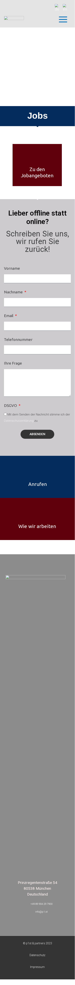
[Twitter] (59, 547)
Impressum (37, 967)
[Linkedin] (30, 547)
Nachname (14, 292)
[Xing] (15, 547)
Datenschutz (37, 955)
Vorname (12, 268)
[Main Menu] (63, 19)
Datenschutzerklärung (19, 421)
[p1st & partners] (14, 19)
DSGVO (11, 405)
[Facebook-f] (45, 547)
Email (9, 315)
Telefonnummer (18, 339)
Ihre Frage (13, 363)
